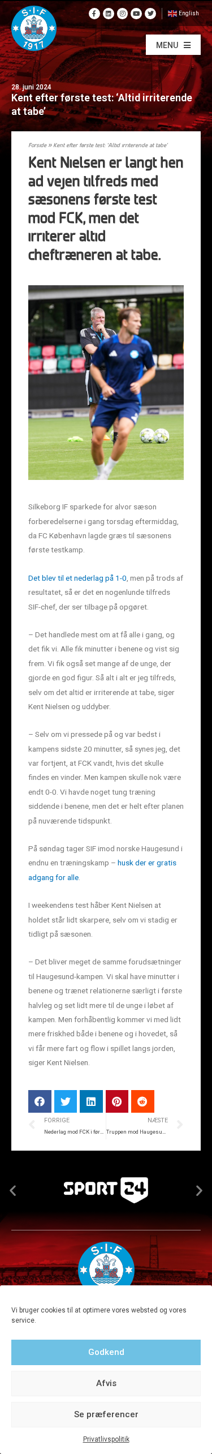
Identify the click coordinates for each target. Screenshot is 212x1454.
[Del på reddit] (142, 1101)
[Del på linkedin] (91, 1101)
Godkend (106, 1352)
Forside (37, 146)
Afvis (106, 1383)
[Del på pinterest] (117, 1101)
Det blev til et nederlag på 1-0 (77, 577)
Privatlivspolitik (106, 1439)
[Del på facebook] (39, 1101)
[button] (173, 45)
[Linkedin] (108, 13)
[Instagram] (122, 13)
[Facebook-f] (94, 13)
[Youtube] (136, 13)
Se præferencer (106, 1414)
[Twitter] (150, 13)
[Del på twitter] (65, 1101)
